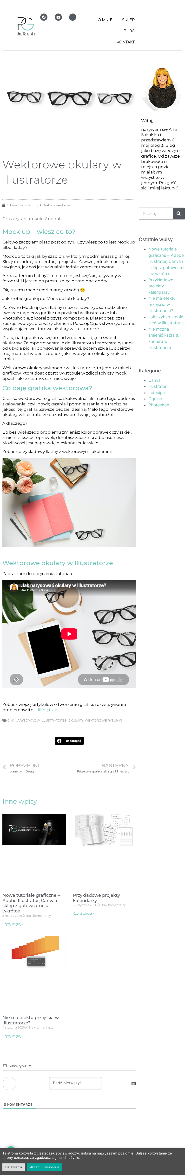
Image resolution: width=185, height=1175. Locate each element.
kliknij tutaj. (47, 709)
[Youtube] (58, 17)
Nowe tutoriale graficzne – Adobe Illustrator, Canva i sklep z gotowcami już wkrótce (31, 903)
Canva (154, 380)
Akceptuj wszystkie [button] (44, 1167)
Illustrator (157, 386)
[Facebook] (43, 17)
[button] (69, 741)
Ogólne (155, 398)
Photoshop (158, 405)
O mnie (105, 20)
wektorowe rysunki (103, 720)
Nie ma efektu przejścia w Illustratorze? (30, 1020)
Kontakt (126, 42)
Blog (129, 31)
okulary (75, 720)
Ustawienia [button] (13, 1167)
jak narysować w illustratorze (37, 720)
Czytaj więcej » (12, 924)
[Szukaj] (179, 213)
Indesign (156, 392)
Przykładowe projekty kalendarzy (96, 898)
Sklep (128, 20)
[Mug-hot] (72, 17)
